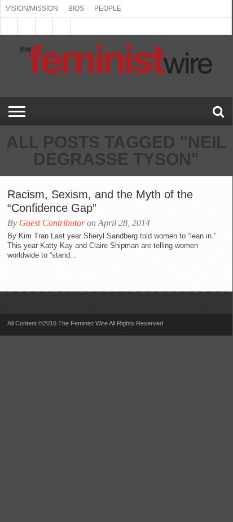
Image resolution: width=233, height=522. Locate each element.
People (107, 8)
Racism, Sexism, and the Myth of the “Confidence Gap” (100, 201)
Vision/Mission (32, 8)
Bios (76, 8)
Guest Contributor (52, 223)
